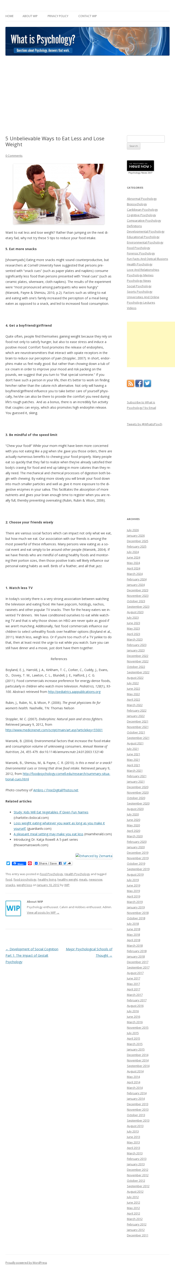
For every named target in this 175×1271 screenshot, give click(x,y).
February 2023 (137, 645)
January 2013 (136, 1164)
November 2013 (138, 1109)
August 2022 (135, 678)
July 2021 (133, 749)
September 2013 (138, 1120)
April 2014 (133, 1082)
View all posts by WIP (43, 912)
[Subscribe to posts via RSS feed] (130, 386)
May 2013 (133, 1142)
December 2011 (137, 1235)
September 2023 (138, 607)
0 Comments (14, 156)
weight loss (24, 885)
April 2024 (133, 568)
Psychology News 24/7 (140, 173)
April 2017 (133, 989)
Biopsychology (137, 204)
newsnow (95, 879)
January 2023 (136, 650)
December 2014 (137, 1055)
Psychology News (139, 281)
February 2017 (137, 1000)
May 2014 (133, 1077)
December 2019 (137, 853)
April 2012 (133, 1213)
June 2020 (133, 820)
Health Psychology (77, 874)
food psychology (24, 879)
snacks (10, 885)
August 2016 (135, 1006)
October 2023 (136, 601)
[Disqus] (58, 1025)
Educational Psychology (143, 237)
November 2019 (138, 858)
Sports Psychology (139, 292)
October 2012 (136, 1181)
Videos (131, 308)
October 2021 (136, 732)
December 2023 (137, 590)
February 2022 (137, 710)
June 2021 (133, 754)
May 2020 (133, 825)
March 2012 (135, 1219)
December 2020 (137, 787)
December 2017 (137, 962)
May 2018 (133, 935)
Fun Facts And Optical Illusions (147, 259)
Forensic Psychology (141, 253)
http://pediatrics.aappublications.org (74, 691)
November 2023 (138, 596)
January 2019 (136, 907)
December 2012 (137, 1170)
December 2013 (137, 1104)
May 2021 (133, 760)
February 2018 (137, 951)
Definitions (134, 226)
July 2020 (133, 814)
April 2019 (133, 896)
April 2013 (133, 1148)
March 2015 (135, 1044)
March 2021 (135, 771)
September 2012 (138, 1186)
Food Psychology (51, 874)
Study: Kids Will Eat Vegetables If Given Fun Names (51, 812)
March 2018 (135, 945)
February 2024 (137, 579)
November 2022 (138, 661)
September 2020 (138, 803)
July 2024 (133, 552)
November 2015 (138, 1027)
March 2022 (135, 705)
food (8, 879)
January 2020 (136, 847)
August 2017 (135, 973)
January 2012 (136, 1230)
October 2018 (136, 918)
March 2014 (135, 1088)
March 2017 (135, 995)
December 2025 (137, 541)
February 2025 (137, 546)
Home (9, 16)
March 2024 (135, 574)
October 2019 (136, 863)
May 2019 (133, 891)
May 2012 (133, 1208)
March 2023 (135, 639)
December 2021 (137, 721)
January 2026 (136, 535)
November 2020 (138, 792)
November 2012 (138, 1175)
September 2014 (138, 1066)
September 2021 (138, 738)
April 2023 (133, 634)
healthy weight (67, 879)
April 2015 (133, 1038)
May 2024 (133, 563)
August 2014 (135, 1071)
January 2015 (136, 1049)
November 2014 (138, 1060)
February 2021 (137, 776)
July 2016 (133, 1011)
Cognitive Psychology (141, 215)
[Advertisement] (87, 96)
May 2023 (133, 628)
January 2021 (136, 781)
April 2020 (133, 831)
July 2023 (133, 617)
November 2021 (138, 727)
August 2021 (135, 743)
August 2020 (135, 809)
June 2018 (133, 929)
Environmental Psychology (145, 242)
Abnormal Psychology (142, 199)
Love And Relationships (143, 270)
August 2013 (135, 1126)
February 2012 (137, 1224)
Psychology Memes (140, 275)
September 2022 (138, 672)
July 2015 (133, 1033)
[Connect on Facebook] (139, 386)
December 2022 (137, 656)
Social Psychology (139, 286)
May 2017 (133, 984)
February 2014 (137, 1093)
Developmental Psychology (146, 231)
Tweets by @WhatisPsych (144, 424)
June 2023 (133, 623)
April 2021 (133, 765)
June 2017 (133, 978)
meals (83, 879)
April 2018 (133, 940)
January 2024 (136, 585)
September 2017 (138, 967)
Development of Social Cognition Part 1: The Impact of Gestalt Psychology (31, 955)
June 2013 (133, 1137)
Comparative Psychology (144, 220)
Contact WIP (87, 16)
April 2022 (133, 699)
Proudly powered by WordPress (26, 1263)
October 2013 (136, 1115)
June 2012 (133, 1202)
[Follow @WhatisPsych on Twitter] (147, 386)
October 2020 (136, 798)
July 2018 (133, 924)
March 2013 (135, 1153)
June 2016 (133, 1017)
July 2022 (133, 683)
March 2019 (135, 902)
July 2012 (133, 1197)
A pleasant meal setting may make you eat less (48, 834)
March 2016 (135, 1022)
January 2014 (136, 1099)
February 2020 (137, 842)
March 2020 (135, 836)
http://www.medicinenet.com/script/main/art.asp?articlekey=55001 (54, 730)
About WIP (30, 16)
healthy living (47, 879)
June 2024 (133, 557)
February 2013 (137, 1159)
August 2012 (135, 1191)
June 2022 (133, 689)
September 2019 (138, 869)
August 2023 (135, 612)
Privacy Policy (58, 16)
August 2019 (135, 874)
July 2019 (133, 880)
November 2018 (138, 913)
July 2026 (133, 530)
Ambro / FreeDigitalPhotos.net (55, 790)
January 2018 (136, 956)
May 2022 (133, 694)
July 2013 (133, 1131)
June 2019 (133, 885)
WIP (66, 885)
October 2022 (136, 667)
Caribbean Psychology (142, 210)
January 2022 (136, 716)
